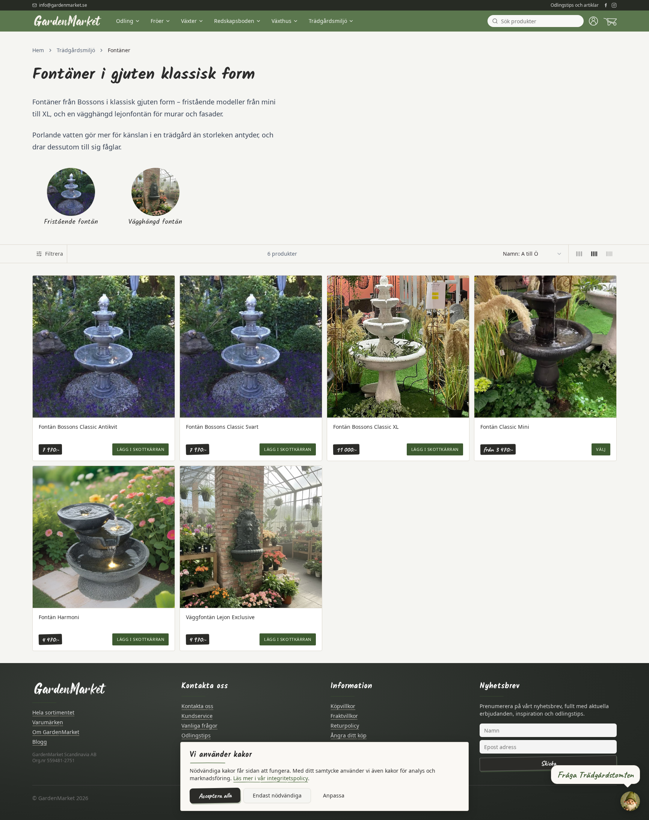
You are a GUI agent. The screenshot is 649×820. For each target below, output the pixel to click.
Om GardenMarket (55, 732)
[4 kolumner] (594, 254)
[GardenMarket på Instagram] (614, 5)
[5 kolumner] (609, 254)
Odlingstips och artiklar (575, 5)
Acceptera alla (215, 795)
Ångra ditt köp (349, 735)
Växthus (281, 20)
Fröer (157, 20)
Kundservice (197, 715)
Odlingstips (196, 735)
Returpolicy (345, 725)
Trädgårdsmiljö (328, 20)
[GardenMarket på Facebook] (605, 5)
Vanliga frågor (199, 725)
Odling (124, 20)
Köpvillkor (343, 706)
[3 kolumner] (579, 254)
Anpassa (333, 795)
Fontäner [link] (119, 50)
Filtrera (54, 253)
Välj (600, 449)
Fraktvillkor (344, 715)
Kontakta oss (197, 706)
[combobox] (532, 254)
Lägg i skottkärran (140, 449)
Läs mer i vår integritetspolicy (270, 778)
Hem (38, 50)
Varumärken (47, 722)
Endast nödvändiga (277, 795)
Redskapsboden (234, 20)
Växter (189, 20)
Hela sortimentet (53, 712)
